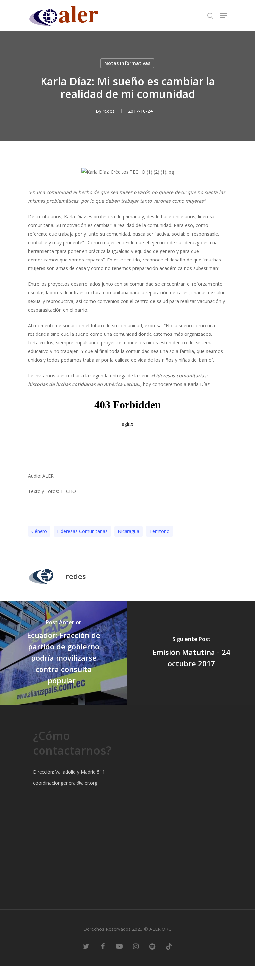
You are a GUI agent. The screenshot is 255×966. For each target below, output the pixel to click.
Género (39, 531)
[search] (210, 15)
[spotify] (152, 946)
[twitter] (86, 946)
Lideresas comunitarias (82, 531)
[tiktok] (169, 946)
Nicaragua (128, 531)
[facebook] (103, 946)
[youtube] (119, 946)
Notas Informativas (127, 63)
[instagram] (136, 946)
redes (109, 111)
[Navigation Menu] (223, 15)
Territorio (159, 531)
